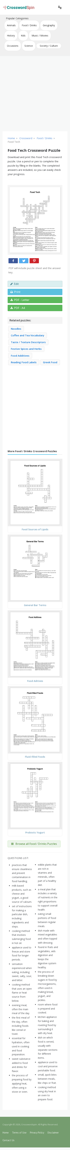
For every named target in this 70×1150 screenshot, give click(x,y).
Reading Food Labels (24, 362)
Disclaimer (53, 1132)
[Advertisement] (35, 94)
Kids (23, 35)
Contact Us (8, 1140)
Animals (11, 25)
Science (28, 45)
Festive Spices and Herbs (26, 348)
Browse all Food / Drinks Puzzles (36, 844)
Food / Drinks (29, 25)
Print (17, 292)
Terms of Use (19, 1132)
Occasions (12, 45)
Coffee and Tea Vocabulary (27, 335)
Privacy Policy (37, 1132)
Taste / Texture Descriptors (28, 342)
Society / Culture (49, 45)
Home (6, 1132)
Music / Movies (40, 35)
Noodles (16, 328)
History (11, 35)
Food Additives (20, 355)
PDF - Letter (21, 300)
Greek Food (50, 362)
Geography (49, 25)
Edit (16, 284)
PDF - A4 (19, 308)
